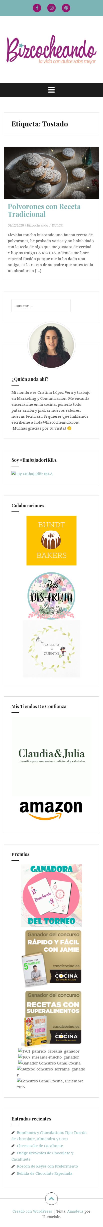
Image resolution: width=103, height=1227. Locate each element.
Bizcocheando (37, 225)
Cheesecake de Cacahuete (40, 1145)
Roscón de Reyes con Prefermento (47, 1166)
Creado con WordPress (32, 1211)
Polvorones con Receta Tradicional (44, 210)
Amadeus (75, 1211)
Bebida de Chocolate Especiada (44, 1173)
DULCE (57, 225)
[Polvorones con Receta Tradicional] (55, 179)
